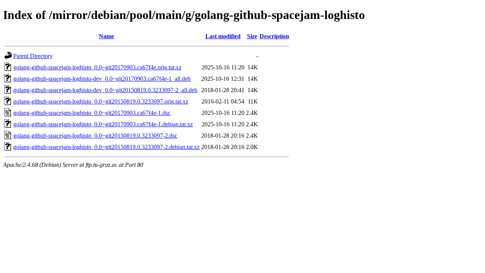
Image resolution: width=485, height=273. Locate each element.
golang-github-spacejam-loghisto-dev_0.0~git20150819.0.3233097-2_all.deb (105, 90)
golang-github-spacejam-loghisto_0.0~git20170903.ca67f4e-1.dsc (92, 113)
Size (252, 36)
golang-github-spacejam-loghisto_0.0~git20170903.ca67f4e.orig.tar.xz (97, 67)
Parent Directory (33, 56)
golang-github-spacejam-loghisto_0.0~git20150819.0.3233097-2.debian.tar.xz (106, 147)
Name (106, 36)
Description (274, 36)
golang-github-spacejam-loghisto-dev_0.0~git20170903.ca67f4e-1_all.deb (102, 78)
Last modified (223, 36)
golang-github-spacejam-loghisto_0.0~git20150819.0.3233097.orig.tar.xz (100, 101)
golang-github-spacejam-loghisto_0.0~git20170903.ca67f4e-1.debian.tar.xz (103, 124)
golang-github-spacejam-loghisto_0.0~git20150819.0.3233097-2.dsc (95, 135)
